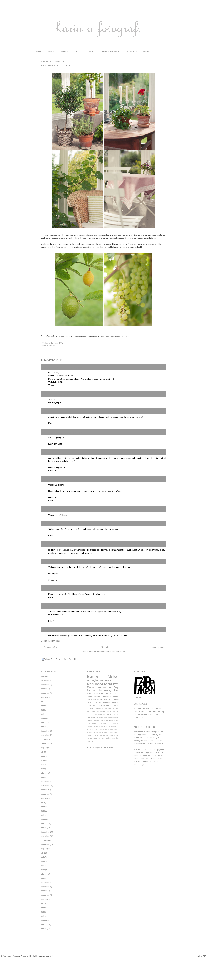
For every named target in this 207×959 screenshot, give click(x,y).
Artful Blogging (92, 729)
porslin (100, 714)
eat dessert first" (103, 711)
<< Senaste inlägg (49, 647)
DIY (109, 699)
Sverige (115, 699)
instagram (91, 705)
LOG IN (146, 51)
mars (43, 676)
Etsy (116, 687)
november (45, 685)
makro (89, 699)
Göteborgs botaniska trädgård (106, 708)
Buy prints (131, 51)
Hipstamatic (104, 720)
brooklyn (90, 735)
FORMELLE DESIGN (53, 562)
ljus (98, 705)
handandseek (92, 738)
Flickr (107, 729)
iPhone (106, 696)
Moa (44, 453)
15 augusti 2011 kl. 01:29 (58, 395)
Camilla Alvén (49, 480)
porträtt (116, 693)
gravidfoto (114, 723)
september (45, 693)
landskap (99, 717)
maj (42, 710)
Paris (111, 729)
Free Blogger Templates (11, 956)
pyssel (89, 696)
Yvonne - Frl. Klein (52, 367)
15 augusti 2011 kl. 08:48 (73, 433)
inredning (114, 696)
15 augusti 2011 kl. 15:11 (59, 510)
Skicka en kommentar (50, 641)
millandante (48, 606)
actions (89, 732)
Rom (111, 720)
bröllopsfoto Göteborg (97, 723)
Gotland (106, 702)
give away (91, 717)
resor (90, 684)
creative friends (105, 735)
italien (89, 702)
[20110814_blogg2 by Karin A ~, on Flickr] (103, 327)
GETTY (78, 51)
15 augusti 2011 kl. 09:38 (58, 454)
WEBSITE (64, 51)
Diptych (101, 729)
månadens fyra (92, 726)
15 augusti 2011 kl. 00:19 (73, 368)
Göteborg (108, 693)
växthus (52, 345)
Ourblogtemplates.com (41, 956)
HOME (39, 51)
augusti (44, 697)
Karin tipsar (91, 711)
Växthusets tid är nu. (57, 65)
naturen (98, 702)
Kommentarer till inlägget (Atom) (111, 652)
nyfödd (103, 738)
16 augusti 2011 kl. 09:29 (76, 563)
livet (115, 684)
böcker (96, 735)
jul (91, 714)
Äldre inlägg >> (159, 647)
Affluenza (47, 630)
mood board (103, 684)
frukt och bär (94, 690)
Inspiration (98, 693)
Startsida (105, 647)
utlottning (90, 741)
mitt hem (107, 687)
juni (42, 706)
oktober (44, 689)
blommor (93, 676)
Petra (45, 510)
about (51, 51)
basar (96, 732)
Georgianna (48, 545)
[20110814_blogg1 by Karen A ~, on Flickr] (103, 229)
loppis (95, 714)
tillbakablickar (106, 705)
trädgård (115, 738)
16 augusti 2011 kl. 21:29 (71, 590)
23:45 (61, 343)
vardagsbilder (113, 726)
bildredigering (104, 732)
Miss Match (114, 714)
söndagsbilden (111, 690)
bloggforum (114, 732)
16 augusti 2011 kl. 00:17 (66, 545)
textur (90, 693)
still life (103, 699)
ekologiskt (114, 735)
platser (96, 699)
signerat (115, 717)
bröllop (116, 720)
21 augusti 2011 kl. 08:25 (63, 631)
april (42, 714)
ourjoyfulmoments (99, 680)
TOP (204, 956)
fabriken (113, 676)
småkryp (109, 738)
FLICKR (90, 51)
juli (42, 701)
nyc (99, 738)
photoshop (108, 717)
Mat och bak (94, 687)
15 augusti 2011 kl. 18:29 (61, 525)
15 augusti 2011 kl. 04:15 (62, 412)
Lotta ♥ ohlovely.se (52, 432)
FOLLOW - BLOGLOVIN (110, 51)
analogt (115, 702)
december (45, 680)
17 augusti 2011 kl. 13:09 (66, 607)
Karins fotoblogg (51, 589)
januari (44, 727)
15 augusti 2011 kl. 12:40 (68, 480)
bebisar (97, 696)
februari (44, 722)
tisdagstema (103, 726)
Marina (46, 524)
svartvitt (106, 714)
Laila (45, 394)
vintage (89, 720)
